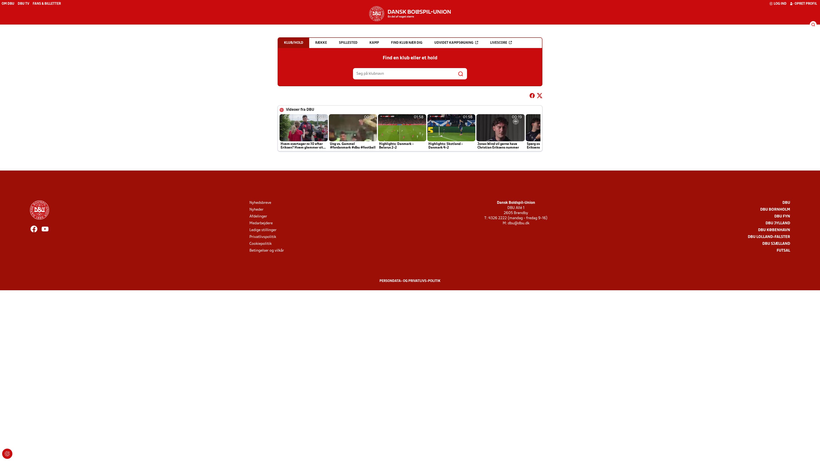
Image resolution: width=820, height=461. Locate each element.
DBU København (774, 230)
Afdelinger (258, 216)
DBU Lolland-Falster (769, 237)
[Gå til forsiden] (410, 13)
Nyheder (256, 210)
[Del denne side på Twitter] (539, 96)
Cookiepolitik (260, 244)
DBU (786, 203)
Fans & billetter (47, 3)
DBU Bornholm (775, 210)
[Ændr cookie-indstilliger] (7, 454)
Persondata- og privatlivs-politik (410, 281)
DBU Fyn (782, 216)
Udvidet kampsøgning (453, 42)
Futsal (783, 250)
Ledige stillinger (263, 230)
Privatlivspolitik (262, 237)
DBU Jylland (778, 223)
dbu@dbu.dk (518, 223)
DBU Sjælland (776, 244)
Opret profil (806, 3)
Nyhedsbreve (260, 203)
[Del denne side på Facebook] (532, 96)
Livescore (498, 42)
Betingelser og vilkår (266, 250)
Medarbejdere (261, 223)
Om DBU (8, 3)
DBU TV (23, 3)
